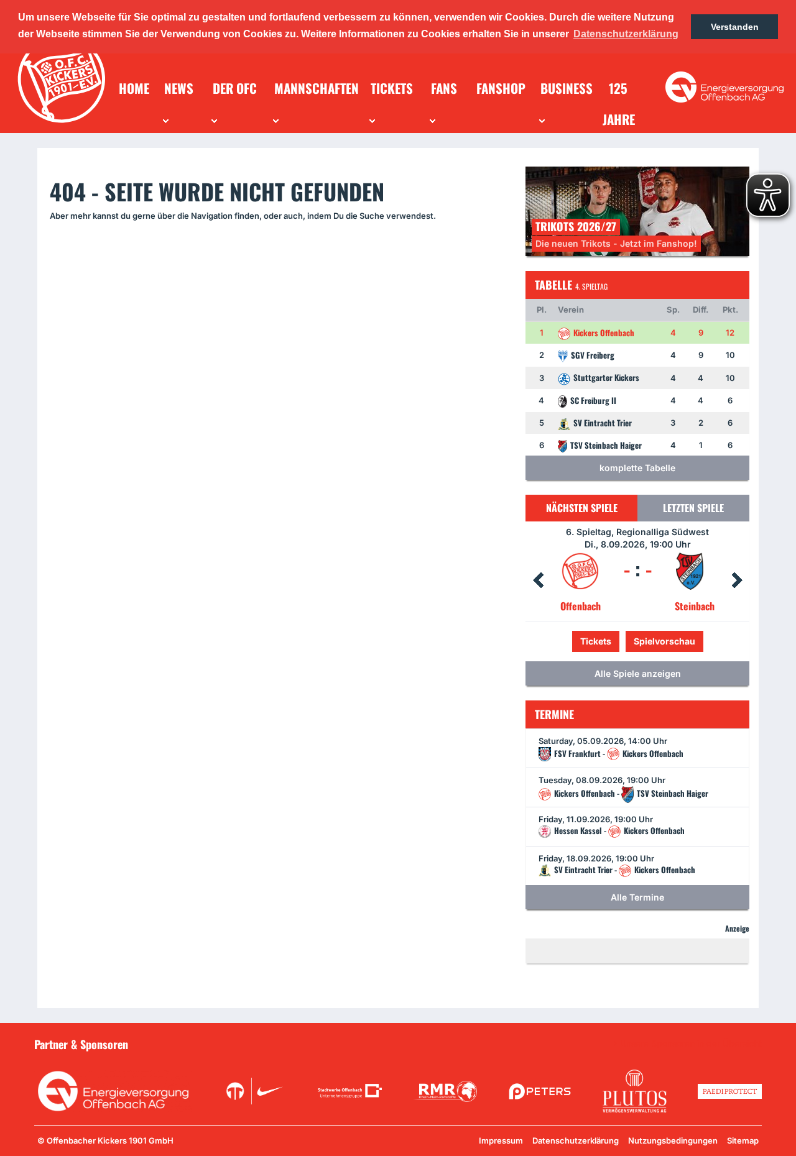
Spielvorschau (638, 641)
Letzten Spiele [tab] (693, 507)
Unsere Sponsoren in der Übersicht (691, 1043)
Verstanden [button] (735, 27)
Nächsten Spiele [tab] (582, 507)
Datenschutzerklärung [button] (625, 34)
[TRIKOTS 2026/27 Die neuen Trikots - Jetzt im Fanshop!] (637, 210)
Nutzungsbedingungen (673, 1140)
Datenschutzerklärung (575, 1140)
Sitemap (743, 1140)
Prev (537, 580)
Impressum (501, 1140)
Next (736, 580)
